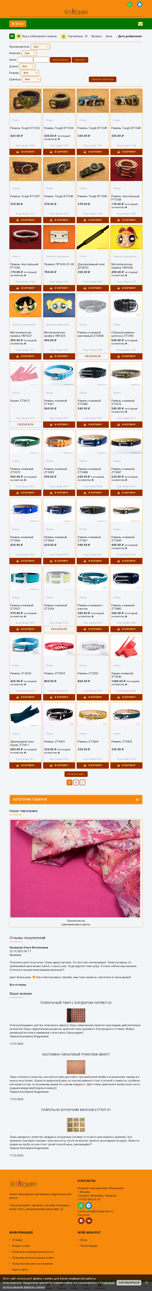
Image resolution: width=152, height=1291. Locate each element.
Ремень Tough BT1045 (92, 196)
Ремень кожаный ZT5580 (89, 402)
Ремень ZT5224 (20, 673)
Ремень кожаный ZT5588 (89, 470)
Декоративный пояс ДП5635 (91, 266)
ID (86, 36)
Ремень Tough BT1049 (92, 128)
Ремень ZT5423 (121, 741)
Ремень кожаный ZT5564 (55, 538)
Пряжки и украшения (57, 256)
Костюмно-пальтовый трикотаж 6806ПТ (76, 1054)
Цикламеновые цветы (76, 924)
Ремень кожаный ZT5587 (122, 470)
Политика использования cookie (33, 1257)
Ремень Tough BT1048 (126, 128)
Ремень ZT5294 (54, 673)
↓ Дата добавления (129, 36)
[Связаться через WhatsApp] (131, 4)
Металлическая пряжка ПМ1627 (21, 334)
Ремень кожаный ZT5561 (89, 538)
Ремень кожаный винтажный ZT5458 (90, 334)
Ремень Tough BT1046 (58, 196)
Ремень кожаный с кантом (90, 607)
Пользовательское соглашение (32, 1263)
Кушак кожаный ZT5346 (122, 675)
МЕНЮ (19, 23)
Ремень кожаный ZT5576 (122, 402)
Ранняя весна (76, 920)
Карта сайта (20, 1269)
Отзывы (17, 1239)
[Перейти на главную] (76, 12)
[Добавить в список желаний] (26, 103)
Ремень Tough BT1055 (25, 128)
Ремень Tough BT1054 (58, 128)
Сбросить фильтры (103, 79)
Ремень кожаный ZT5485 (122, 607)
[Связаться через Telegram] (140, 4)
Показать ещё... (76, 774)
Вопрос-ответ (21, 1245)
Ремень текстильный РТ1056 (24, 266)
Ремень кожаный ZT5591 (55, 402)
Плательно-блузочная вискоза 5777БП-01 (76, 1110)
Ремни (15, 120)
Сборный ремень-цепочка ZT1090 (123, 334)
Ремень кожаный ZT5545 (122, 538)
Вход (84, 1239)
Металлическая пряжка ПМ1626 (54, 334)
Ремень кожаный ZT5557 (21, 607)
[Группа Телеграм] (81, 1220)
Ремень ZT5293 (88, 673)
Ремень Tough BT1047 (25, 196)
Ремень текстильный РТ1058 (125, 198)
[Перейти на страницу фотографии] (76, 868)
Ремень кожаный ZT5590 (55, 470)
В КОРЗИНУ (27, 152)
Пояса (83, 256)
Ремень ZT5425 (54, 741)
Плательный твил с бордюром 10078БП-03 (76, 1003)
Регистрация (89, 1245)
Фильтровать (60, 59)
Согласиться (128, 1282)
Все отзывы (18, 984)
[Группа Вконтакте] (89, 1220)
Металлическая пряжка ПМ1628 (122, 266)
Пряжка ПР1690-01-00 (59, 264)
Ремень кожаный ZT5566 (21, 538)
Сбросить (80, 59)
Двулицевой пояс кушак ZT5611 (22, 743)
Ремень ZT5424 (88, 741)
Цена (109, 36)
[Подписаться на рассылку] (140, 23)
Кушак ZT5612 (20, 400)
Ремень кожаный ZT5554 (55, 607)
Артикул (96, 36)
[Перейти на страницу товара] (25, 645)
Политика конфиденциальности (33, 1251)
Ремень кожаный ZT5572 (21, 470)
